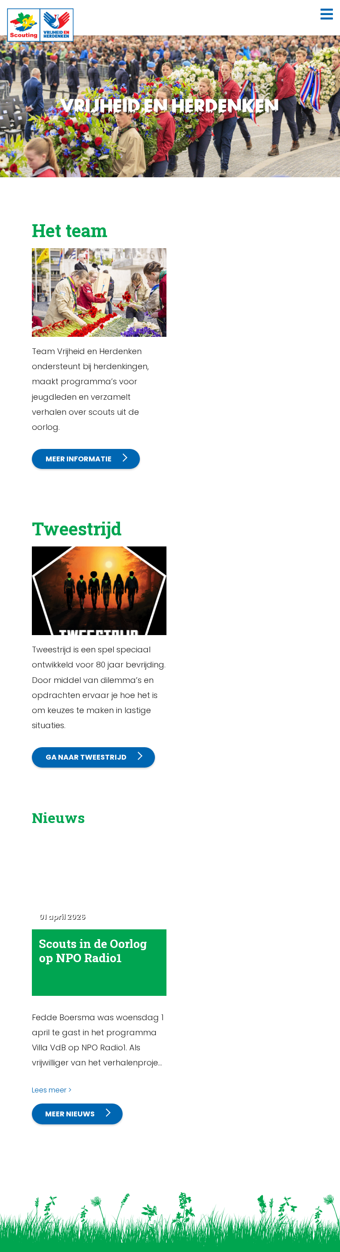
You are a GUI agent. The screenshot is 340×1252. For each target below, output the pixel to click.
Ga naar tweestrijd (86, 757)
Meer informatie (79, 459)
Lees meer (49, 1090)
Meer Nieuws (70, 1114)
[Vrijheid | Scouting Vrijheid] (40, 25)
